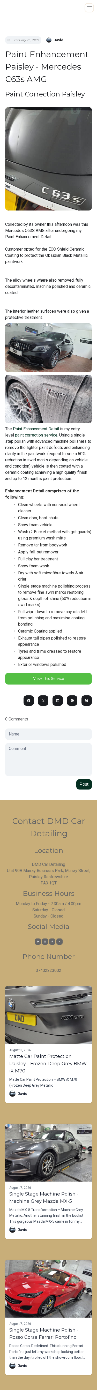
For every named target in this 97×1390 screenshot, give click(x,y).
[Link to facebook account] (38, 941)
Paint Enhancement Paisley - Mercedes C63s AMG (47, 66)
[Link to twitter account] (59, 941)
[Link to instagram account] (45, 941)
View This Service (48, 678)
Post (84, 784)
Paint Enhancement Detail (36, 428)
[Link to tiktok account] (52, 941)
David (22, 1094)
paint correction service (36, 435)
